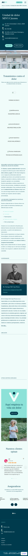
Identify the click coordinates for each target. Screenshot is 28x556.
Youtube (3, 542)
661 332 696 (8, 29)
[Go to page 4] (16, 478)
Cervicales (6, 214)
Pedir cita (19, 2)
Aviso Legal (5, 552)
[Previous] (12, 504)
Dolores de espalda (9, 211)
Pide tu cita (14, 413)
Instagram (3, 540)
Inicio (3, 5)
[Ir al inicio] (4, 2)
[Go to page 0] (11, 478)
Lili (9, 459)
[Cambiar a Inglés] (24, 554)
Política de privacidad (13, 552)
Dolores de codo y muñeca (10, 219)
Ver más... (3, 325)
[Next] (15, 504)
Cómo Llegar (18, 45)
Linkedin (3, 538)
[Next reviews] (25, 467)
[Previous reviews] (2, 467)
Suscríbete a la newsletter (6, 544)
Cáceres (7, 5)
